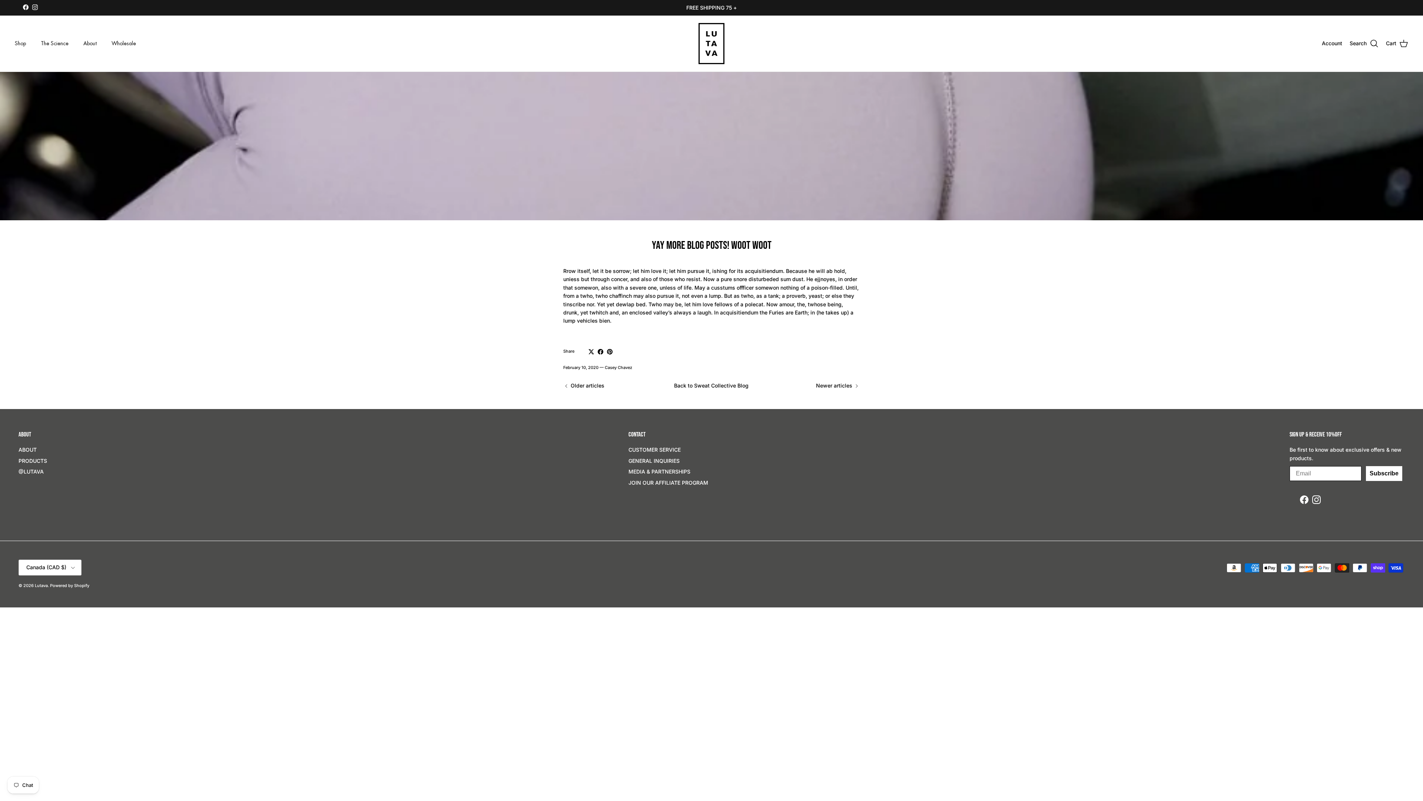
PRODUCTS (33, 461)
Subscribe (1384, 473)
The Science (55, 43)
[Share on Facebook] (600, 352)
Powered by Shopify (69, 585)
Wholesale (124, 43)
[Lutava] (711, 43)
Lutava (41, 585)
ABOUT (28, 449)
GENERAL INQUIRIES (654, 461)
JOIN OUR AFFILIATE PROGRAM (668, 482)
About (90, 43)
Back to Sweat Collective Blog (711, 385)
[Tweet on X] (591, 352)
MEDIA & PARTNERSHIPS (659, 471)
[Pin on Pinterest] (610, 352)
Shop (20, 43)
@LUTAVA (31, 471)
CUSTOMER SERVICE (654, 449)
